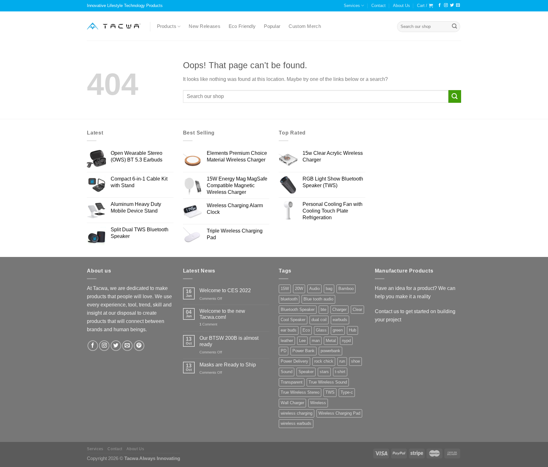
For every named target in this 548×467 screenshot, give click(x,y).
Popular (272, 26)
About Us (401, 5)
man (316, 340)
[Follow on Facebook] (439, 5)
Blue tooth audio (318, 299)
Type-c (347, 392)
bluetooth (289, 299)
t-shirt (340, 371)
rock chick (323, 361)
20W (299, 288)
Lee (302, 340)
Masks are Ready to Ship (227, 364)
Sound (286, 371)
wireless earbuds (296, 423)
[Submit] (454, 26)
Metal (331, 340)
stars (324, 371)
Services (352, 5)
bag (329, 288)
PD (283, 350)
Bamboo (346, 288)
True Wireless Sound (328, 382)
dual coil (319, 319)
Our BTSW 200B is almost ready (228, 341)
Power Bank (303, 350)
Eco (306, 330)
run (342, 361)
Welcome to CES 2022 (225, 290)
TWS (330, 392)
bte (323, 309)
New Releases (204, 26)
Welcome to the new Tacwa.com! (222, 314)
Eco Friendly (242, 26)
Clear (357, 309)
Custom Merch (305, 26)
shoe (355, 361)
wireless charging (296, 413)
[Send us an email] (458, 5)
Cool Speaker (293, 319)
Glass (321, 330)
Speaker (306, 371)
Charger (339, 309)
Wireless (318, 402)
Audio (314, 288)
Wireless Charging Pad (339, 413)
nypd (346, 340)
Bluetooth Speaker (298, 309)
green (338, 330)
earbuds (340, 319)
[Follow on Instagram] (446, 5)
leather (287, 340)
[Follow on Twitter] (452, 5)
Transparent (292, 382)
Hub (352, 330)
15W (285, 288)
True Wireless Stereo (300, 392)
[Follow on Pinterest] (139, 345)
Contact (378, 5)
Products (166, 26)
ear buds (289, 330)
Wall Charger (292, 402)
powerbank (330, 350)
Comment (208, 324)
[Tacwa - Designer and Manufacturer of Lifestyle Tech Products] (113, 26)
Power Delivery (294, 361)
